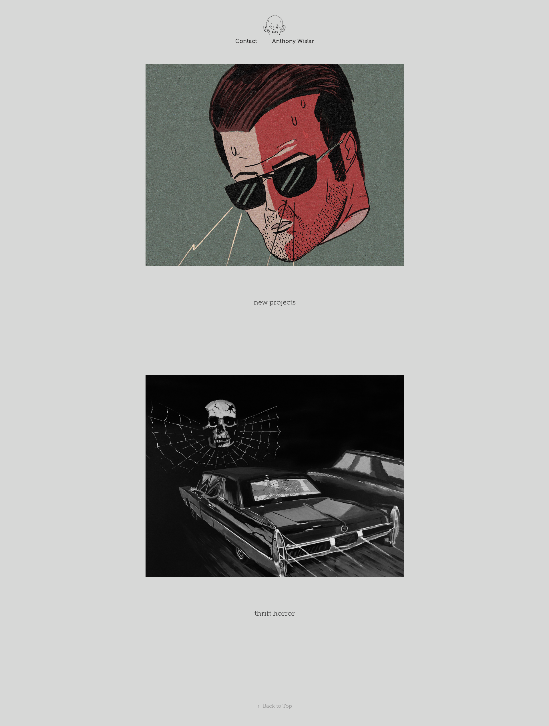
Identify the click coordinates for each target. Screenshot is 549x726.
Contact (246, 41)
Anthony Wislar (293, 41)
